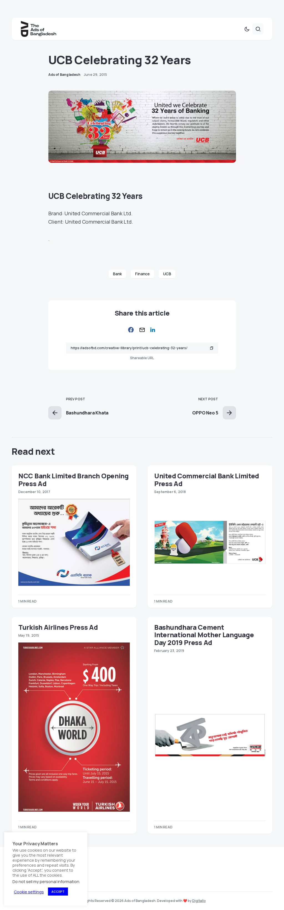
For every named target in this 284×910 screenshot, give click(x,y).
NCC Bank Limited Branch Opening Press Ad (73, 479)
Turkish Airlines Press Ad (58, 627)
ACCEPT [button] (58, 891)
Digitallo (199, 900)
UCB (167, 273)
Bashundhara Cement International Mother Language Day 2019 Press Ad (204, 634)
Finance (142, 273)
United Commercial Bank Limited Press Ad (206, 479)
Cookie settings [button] (29, 891)
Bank (117, 273)
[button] (246, 28)
